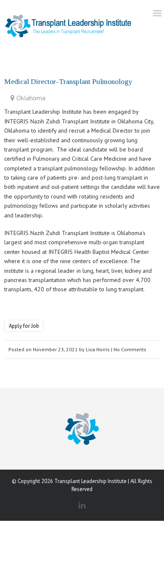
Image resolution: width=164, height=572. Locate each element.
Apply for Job (24, 325)
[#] (68, 25)
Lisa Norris (98, 349)
